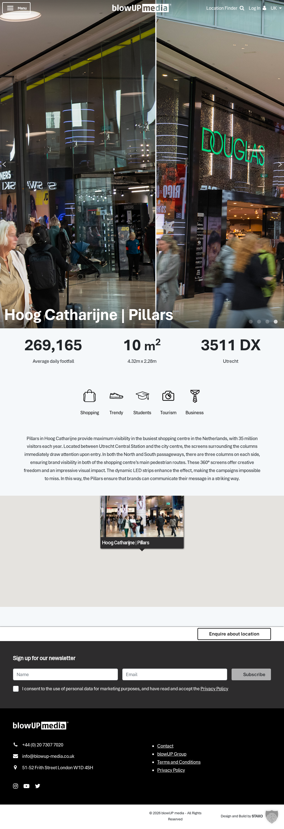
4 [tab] (275, 322)
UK (274, 8)
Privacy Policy (214, 689)
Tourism (168, 412)
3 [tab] (267, 322)
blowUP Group (171, 754)
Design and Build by (242, 816)
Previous (4, 164)
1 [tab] (250, 322)
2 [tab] (259, 322)
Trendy (116, 412)
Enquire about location (234, 634)
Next (280, 164)
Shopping (89, 412)
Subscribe (254, 674)
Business (195, 412)
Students (142, 412)
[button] (272, 817)
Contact (165, 746)
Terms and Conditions (179, 762)
